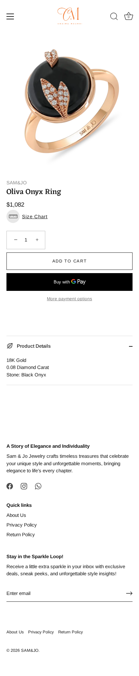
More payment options (69, 298)
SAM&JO (16, 182)
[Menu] (10, 16)
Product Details (33, 346)
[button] (69, 216)
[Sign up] (129, 593)
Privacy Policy (21, 524)
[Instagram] (24, 485)
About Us (16, 515)
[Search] (114, 17)
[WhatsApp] (38, 485)
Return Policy (20, 534)
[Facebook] (9, 485)
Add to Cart (69, 261)
